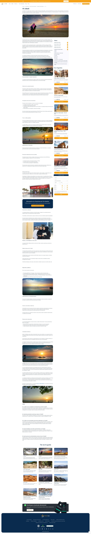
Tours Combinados (21, 3)
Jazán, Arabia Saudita (56, 54)
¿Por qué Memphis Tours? (45, 519)
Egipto (12, 3)
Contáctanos (27, 521)
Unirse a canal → (30, 510)
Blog (26, 3)
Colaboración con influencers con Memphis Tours (42, 522)
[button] (75, 3)
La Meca (55, 50)
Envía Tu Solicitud (47, 521)
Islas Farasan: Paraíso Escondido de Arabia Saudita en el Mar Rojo (61, 62)
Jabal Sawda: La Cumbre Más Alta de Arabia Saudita (60, 60)
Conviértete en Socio (40, 521)
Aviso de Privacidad (29, 519)
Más (28, 3)
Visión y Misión (52, 519)
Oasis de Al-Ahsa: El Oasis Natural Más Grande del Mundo (60, 64)
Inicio (10, 3)
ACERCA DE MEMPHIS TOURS (60, 519)
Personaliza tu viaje (86, 3)
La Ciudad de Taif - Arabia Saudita (58, 59)
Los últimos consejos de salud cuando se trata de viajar (58, 521)
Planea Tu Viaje (37, 205)
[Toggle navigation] (7, 3)
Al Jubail (55, 51)
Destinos (15, 3)
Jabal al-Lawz (56, 56)
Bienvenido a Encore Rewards (37, 519)
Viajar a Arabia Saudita (40, 383)
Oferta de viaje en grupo (52, 522)
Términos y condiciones (34, 521)
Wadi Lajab (55, 55)
